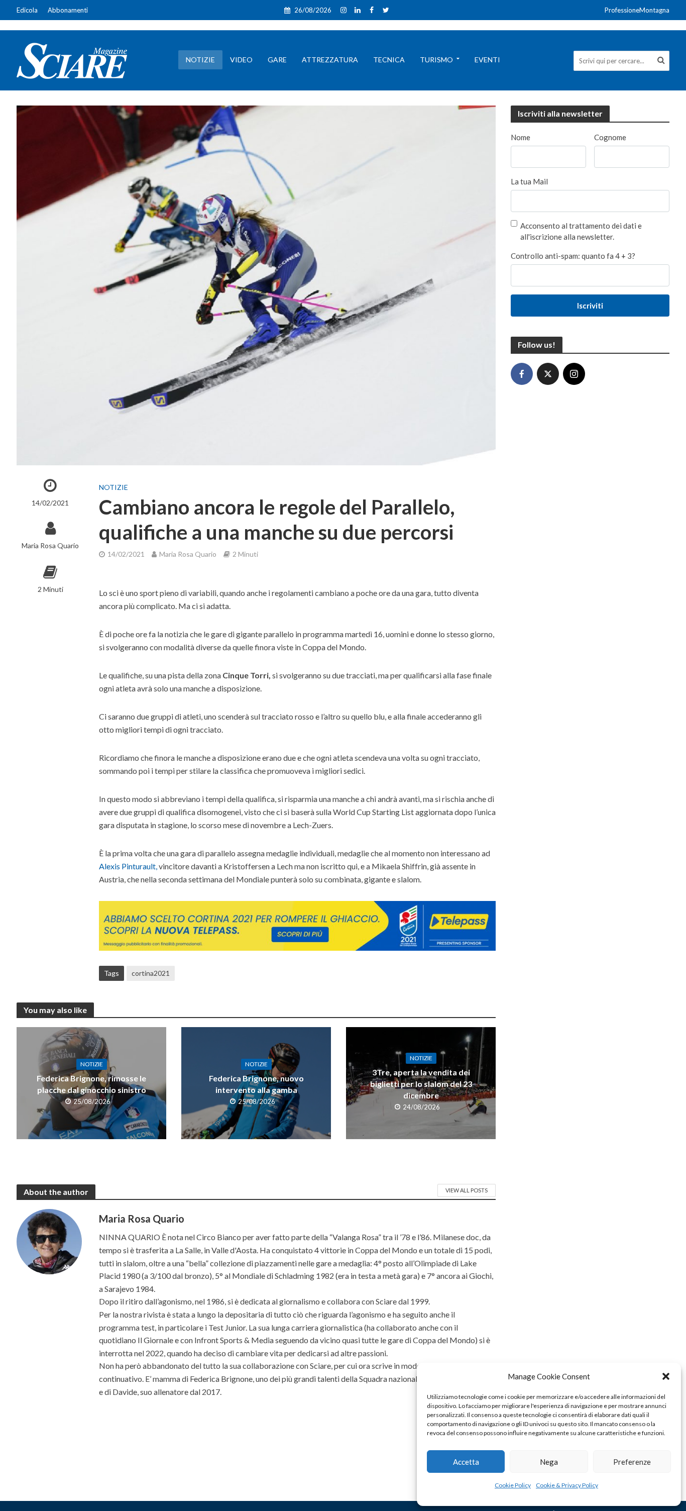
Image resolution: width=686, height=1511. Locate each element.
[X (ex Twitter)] (548, 374)
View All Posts (466, 1190)
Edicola (27, 10)
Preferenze (632, 1461)
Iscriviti (590, 305)
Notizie (200, 59)
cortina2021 (151, 973)
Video (241, 59)
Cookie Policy (513, 1485)
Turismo (436, 59)
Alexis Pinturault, (128, 866)
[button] (666, 1376)
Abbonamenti (68, 10)
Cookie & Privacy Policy (567, 1485)
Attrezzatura (330, 59)
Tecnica (389, 59)
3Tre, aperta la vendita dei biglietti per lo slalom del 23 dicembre (421, 1083)
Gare (277, 59)
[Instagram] (574, 374)
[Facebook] (522, 374)
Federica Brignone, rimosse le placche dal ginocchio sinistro (91, 1083)
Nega (549, 1461)
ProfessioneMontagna (637, 10)
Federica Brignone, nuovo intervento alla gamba (256, 1083)
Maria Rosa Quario (50, 545)
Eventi (487, 59)
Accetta (466, 1461)
